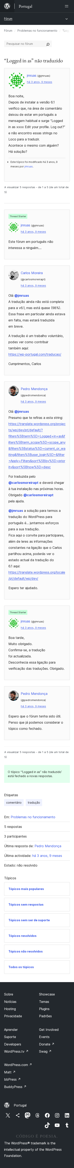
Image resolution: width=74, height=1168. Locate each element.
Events (44, 1037)
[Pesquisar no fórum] (48, 44)
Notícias (10, 1002)
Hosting (10, 1009)
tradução (34, 802)
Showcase (47, 994)
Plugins (44, 1009)
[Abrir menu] (67, 6)
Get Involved (49, 1030)
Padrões (45, 1016)
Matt (10, 1072)
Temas (44, 1002)
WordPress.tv (16, 1051)
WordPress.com (18, 1065)
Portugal (20, 1105)
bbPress (12, 1079)
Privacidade (13, 1016)
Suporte (10, 1037)
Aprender (11, 1030)
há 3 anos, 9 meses (39, 81)
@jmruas (21, 295)
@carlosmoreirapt (23, 483)
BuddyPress (15, 1087)
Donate (46, 1044)
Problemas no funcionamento (37, 30)
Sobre (8, 994)
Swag (45, 1051)
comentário (14, 802)
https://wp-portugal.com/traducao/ (34, 354)
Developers (12, 1044)
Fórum (8, 18)
